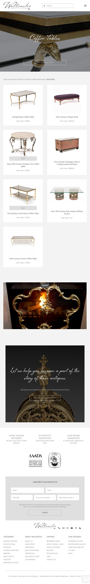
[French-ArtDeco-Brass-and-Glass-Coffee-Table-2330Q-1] (23, 227)
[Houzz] (80, 528)
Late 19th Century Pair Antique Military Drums (67, 212)
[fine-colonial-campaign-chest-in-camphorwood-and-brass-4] (66, 131)
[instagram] (67, 528)
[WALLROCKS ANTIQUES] (17, 2)
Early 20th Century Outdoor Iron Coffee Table (23, 165)
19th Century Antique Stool (67, 117)
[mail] (63, 528)
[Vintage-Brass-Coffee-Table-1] (23, 86)
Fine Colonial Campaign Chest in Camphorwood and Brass (67, 163)
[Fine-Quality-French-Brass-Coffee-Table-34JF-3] (23, 180)
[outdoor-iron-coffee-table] (23, 131)
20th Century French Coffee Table (23, 259)
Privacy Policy (75, 576)
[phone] (59, 528)
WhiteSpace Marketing (59, 576)
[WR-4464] (66, 86)
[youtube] (72, 528)
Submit (45, 513)
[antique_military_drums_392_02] (66, 180)
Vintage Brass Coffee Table (23, 117)
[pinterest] (76, 528)
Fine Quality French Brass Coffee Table (23, 213)
